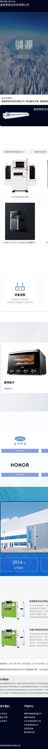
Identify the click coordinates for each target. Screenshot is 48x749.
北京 (10, 664)
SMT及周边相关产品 (32, 721)
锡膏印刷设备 (29, 717)
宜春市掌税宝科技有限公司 (26, 683)
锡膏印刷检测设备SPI (33, 714)
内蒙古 (28, 664)
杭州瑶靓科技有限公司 (8, 683)
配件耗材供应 (29, 732)
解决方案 (3, 717)
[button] (24, 91)
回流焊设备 (28, 729)
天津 (15, 664)
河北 (19, 664)
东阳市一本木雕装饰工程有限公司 (16, 693)
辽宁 (33, 664)
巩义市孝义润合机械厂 (36, 690)
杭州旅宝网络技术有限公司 (29, 687)
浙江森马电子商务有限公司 (9, 687)
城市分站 (11, 2)
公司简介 (3, 714)
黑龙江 (43, 664)
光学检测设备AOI (31, 725)
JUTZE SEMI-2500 (20, 197)
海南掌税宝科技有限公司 (14, 4)
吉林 (38, 664)
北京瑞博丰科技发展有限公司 (16, 690)
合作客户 (3, 721)
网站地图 (3, 2)
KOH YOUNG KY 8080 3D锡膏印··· (20, 242)
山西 (23, 664)
